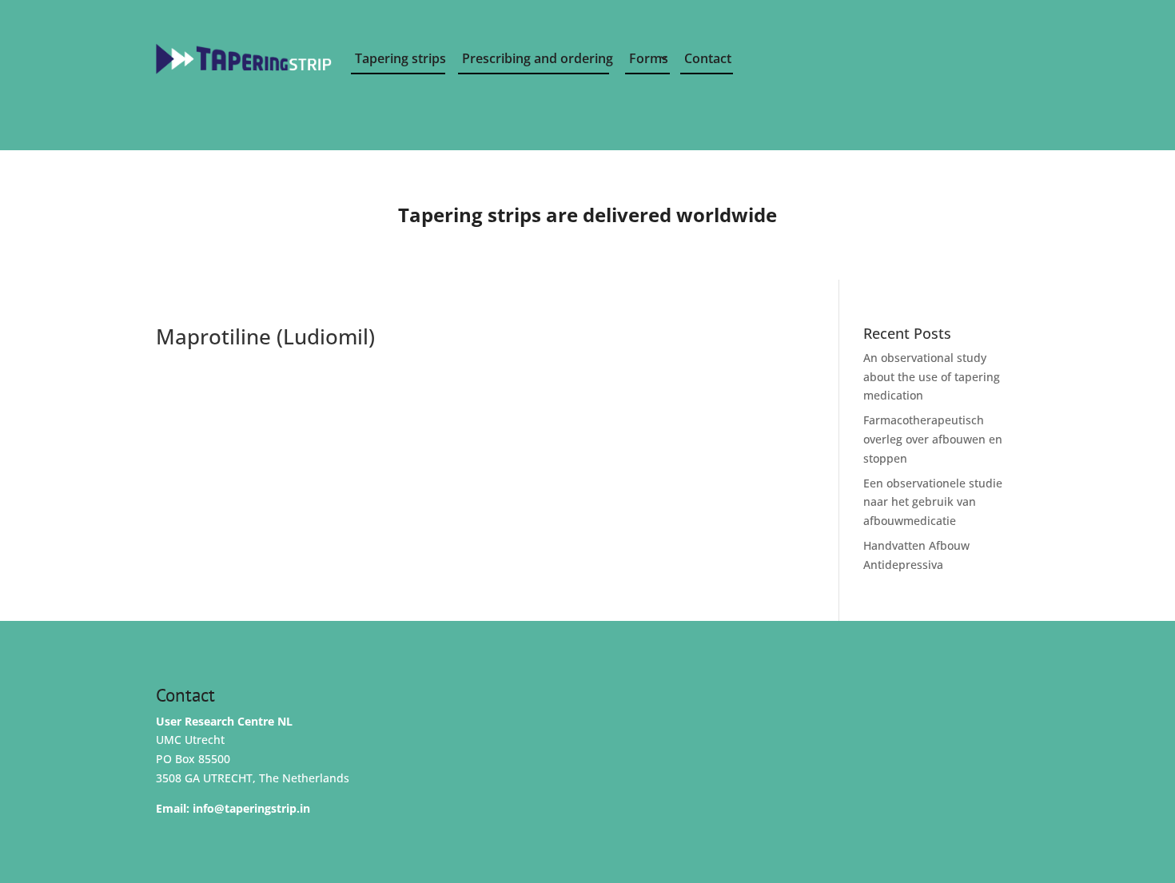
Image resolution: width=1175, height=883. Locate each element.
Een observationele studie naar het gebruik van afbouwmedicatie (932, 502)
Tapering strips (400, 58)
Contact (707, 58)
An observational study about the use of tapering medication (931, 377)
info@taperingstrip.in (251, 808)
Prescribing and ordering (535, 58)
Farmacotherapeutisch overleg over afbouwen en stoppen (932, 439)
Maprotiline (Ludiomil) (265, 336)
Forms (648, 58)
